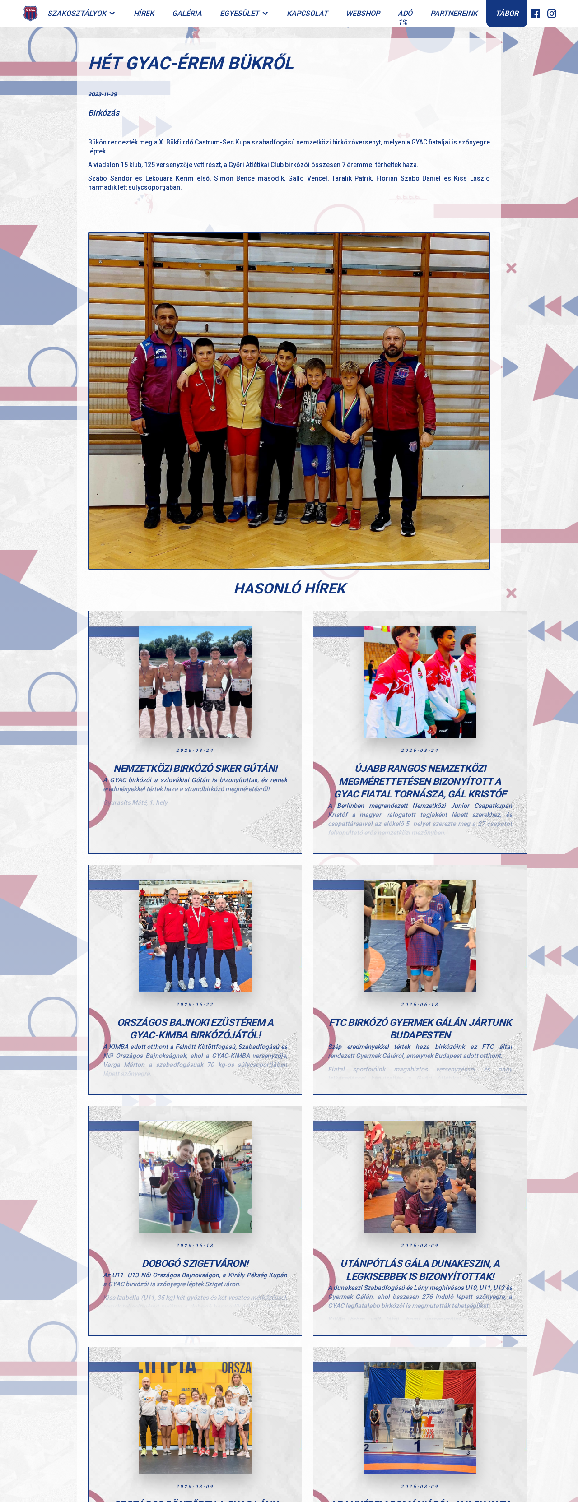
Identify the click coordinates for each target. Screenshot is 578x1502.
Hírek (144, 13)
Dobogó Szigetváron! (195, 1263)
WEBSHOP (363, 13)
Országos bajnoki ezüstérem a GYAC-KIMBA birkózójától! (195, 1029)
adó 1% (405, 18)
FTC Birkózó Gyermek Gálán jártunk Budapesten (420, 1029)
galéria (187, 13)
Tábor (506, 13)
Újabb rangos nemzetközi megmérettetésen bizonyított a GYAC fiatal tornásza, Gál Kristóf (420, 781)
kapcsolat (307, 13)
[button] (81, 14)
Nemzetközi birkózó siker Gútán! (195, 768)
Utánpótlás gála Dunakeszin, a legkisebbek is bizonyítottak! (419, 1270)
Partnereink (453, 13)
